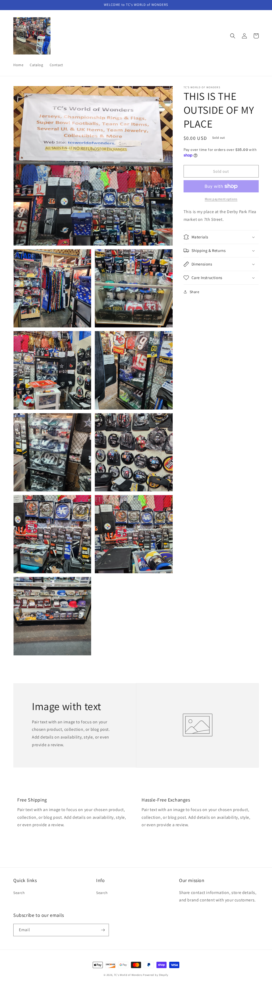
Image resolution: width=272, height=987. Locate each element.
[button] (233, 36)
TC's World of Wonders (128, 975)
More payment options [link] (221, 199)
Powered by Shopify (155, 975)
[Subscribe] (103, 930)
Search (19, 892)
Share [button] (194, 291)
